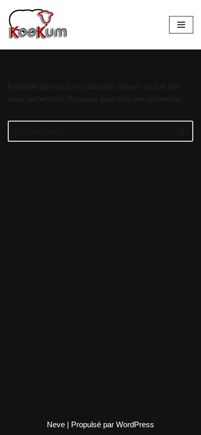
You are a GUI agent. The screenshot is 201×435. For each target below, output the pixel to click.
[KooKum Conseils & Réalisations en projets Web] (39, 24)
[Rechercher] (181, 131)
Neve (56, 424)
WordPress (135, 424)
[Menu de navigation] (181, 25)
